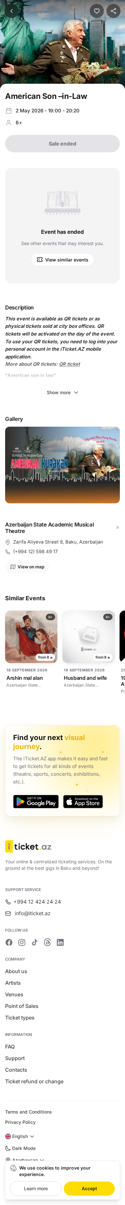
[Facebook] (9, 942)
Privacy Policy (20, 1122)
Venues (14, 994)
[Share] (113, 11)
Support (15, 1058)
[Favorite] (97, 11)
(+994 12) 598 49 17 (35, 552)
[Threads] (47, 942)
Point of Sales (21, 1006)
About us (16, 971)
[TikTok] (34, 942)
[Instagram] (22, 942)
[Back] (11, 11)
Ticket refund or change (34, 1081)
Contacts (16, 1070)
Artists (13, 983)
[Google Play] (36, 801)
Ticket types (20, 1017)
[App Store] (83, 801)
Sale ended (62, 143)
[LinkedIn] (60, 942)
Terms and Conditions (28, 1112)
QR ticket (69, 364)
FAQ (10, 1046)
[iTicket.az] (62, 846)
